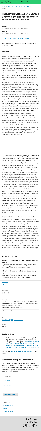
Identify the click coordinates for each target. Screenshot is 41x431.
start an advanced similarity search (21, 351)
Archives (10, 6)
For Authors (6, 383)
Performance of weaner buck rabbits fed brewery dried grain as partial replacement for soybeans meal (22, 343)
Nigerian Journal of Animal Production (17, 2)
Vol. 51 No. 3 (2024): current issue (24, 6)
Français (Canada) (8, 411)
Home (3, 6)
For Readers (6, 380)
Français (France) (8, 405)
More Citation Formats (9, 311)
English (5, 408)
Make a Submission (10, 394)
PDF (6, 284)
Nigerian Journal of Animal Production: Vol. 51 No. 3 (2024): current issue (22, 346)
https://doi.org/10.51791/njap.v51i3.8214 (17, 38)
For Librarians (7, 386)
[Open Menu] (2, 2)
